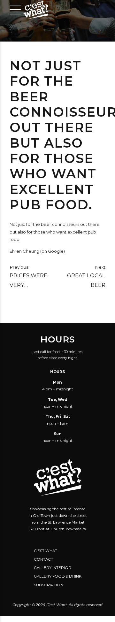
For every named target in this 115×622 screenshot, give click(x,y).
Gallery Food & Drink (57, 576)
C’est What (45, 551)
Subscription (48, 585)
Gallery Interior (52, 567)
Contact (43, 559)
